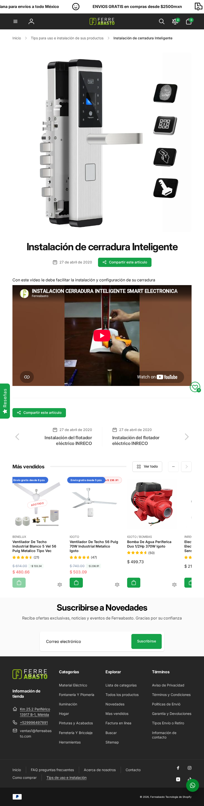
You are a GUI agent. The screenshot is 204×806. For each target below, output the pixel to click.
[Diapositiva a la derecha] (186, 466)
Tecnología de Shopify (178, 796)
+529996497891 (34, 722)
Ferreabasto (157, 796)
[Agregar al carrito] (19, 583)
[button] (15, 21)
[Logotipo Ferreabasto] (29, 677)
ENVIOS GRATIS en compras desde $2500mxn (118, 6)
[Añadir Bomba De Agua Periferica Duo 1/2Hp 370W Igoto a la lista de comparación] (174, 585)
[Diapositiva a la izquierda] (173, 466)
